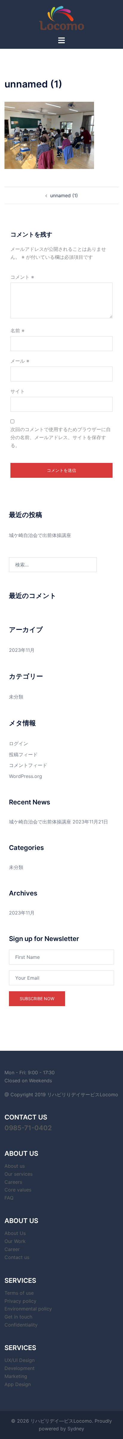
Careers (13, 1182)
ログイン (18, 743)
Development (19, 1368)
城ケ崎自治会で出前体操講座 (40, 535)
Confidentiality (21, 1325)
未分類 (16, 697)
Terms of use (19, 1293)
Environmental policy (28, 1309)
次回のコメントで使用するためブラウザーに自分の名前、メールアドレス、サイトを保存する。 (60, 437)
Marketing (15, 1376)
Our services (18, 1174)
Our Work (15, 1241)
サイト (17, 391)
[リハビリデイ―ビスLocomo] (61, 18)
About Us (15, 1233)
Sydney (75, 1429)
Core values (17, 1190)
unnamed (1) (64, 195)
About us (14, 1166)
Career (12, 1249)
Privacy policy (20, 1301)
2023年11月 (22, 650)
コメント (22, 277)
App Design (17, 1384)
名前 (17, 330)
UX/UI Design (19, 1360)
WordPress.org (25, 776)
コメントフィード (28, 765)
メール (19, 361)
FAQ (8, 1198)
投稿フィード (23, 754)
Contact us (16, 1257)
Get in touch (18, 1317)
